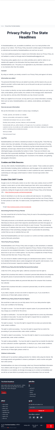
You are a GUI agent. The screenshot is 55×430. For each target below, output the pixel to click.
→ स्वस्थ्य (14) (4, 418)
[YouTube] (41, 417)
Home (2, 26)
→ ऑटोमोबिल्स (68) (5, 412)
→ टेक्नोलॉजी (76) (5, 410)
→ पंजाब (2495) (4, 404)
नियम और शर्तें (35, 425)
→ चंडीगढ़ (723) (4, 406)
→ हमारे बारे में (31, 388)
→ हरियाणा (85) (4, 408)
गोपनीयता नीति (27, 425)
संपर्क (41, 425)
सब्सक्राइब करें (41, 410)
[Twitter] (33, 417)
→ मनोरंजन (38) (4, 414)
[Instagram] (37, 417)
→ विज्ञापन (31, 392)
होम (29, 386)
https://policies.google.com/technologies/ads (18, 192)
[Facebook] (30, 417)
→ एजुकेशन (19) (4, 416)
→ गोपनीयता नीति (32, 394)
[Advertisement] (27, 14)
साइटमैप (34, 426)
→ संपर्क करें (31, 390)
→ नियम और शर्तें (32, 396)
